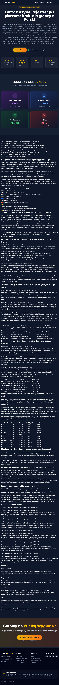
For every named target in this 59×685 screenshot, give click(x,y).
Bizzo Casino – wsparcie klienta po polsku (13, 156)
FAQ (56, 2)
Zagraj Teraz (19, 50)
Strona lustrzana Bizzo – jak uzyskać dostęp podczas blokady (19, 143)
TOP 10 (35, 2)
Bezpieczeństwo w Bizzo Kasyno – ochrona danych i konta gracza (20, 154)
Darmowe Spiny (20, 660)
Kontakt (32, 656)
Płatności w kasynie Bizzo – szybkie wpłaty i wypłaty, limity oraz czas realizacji (24, 151)
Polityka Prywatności (36, 660)
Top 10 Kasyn (19, 656)
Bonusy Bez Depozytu (21, 658)
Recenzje (49, 2)
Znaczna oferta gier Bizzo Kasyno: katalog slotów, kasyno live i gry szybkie (23, 147)
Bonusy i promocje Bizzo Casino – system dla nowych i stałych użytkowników (24, 149)
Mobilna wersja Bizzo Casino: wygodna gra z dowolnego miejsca (20, 152)
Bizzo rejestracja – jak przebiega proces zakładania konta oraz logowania (22, 145)
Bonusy (42, 2)
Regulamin (33, 662)
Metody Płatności (20, 662)
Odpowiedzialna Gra (36, 658)
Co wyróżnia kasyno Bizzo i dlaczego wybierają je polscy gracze (20, 141)
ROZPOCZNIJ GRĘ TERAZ (29, 637)
